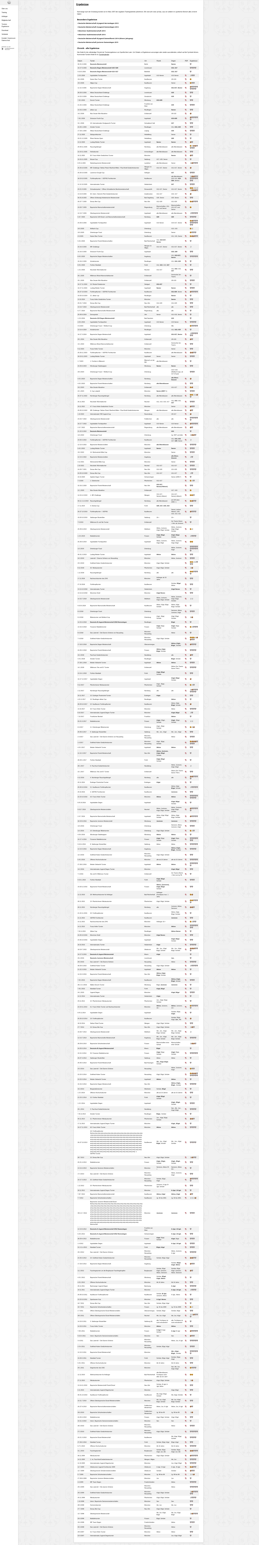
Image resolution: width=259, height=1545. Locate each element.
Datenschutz (6, 40)
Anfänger (5, 16)
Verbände (5, 34)
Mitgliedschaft (6, 20)
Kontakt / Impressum (8, 38)
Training (4, 12)
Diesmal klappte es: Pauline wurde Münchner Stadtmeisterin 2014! (99, 35)
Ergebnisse (5, 26)
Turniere (4, 24)
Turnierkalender (104, 54)
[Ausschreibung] (186, 76)
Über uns (5, 8)
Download (5, 30)
